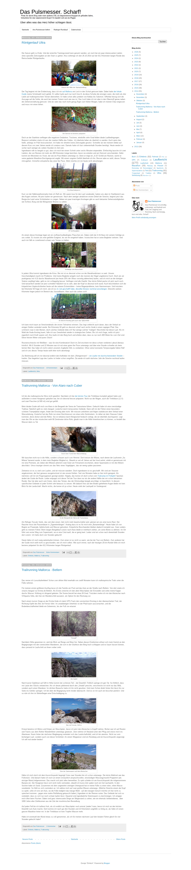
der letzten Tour (81, 396)
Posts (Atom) (36, 843)
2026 (136, 52)
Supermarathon (137, 170)
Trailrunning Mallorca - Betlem (42, 570)
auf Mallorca (67, 91)
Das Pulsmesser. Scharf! (50, 12)
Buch (134, 157)
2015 (136, 88)
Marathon (136, 165)
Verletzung (136, 175)
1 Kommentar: (51, 826)
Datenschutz (76, 30)
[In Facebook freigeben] (73, 368)
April (138, 133)
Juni (138, 126)
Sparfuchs (160, 168)
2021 (136, 68)
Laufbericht (32, 371)
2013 (136, 147)
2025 (136, 55)
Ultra (38, 371)
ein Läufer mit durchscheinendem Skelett (105, 356)
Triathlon (148, 173)
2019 (136, 75)
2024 (136, 58)
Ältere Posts (120, 839)
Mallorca (37, 555)
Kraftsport (144, 160)
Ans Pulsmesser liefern (41, 30)
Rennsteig (135, 168)
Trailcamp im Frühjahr (106, 476)
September (140, 116)
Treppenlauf (136, 173)
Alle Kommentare (141, 190)
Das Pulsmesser (154, 201)
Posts (137, 186)
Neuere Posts (27, 839)
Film (163, 157)
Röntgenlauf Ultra (33, 42)
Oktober (139, 101)
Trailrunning (45, 555)
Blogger (107, 863)
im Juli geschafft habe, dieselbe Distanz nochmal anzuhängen (81, 289)
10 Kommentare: (52, 368)
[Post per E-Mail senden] (61, 368)
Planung (150, 166)
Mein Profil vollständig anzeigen (144, 218)
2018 (136, 78)
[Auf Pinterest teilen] (76, 368)
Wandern (146, 175)
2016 (136, 85)
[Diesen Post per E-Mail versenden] (65, 368)
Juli (137, 123)
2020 (136, 72)
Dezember (140, 94)
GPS (133, 160)
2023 (136, 62)
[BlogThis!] (68, 368)
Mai (138, 129)
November (140, 97)
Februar (139, 139)
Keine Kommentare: (53, 552)
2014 (136, 91)
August (139, 119)
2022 (136, 65)
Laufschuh (144, 163)
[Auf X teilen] (71, 368)
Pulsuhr (160, 166)
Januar (139, 143)
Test (146, 171)
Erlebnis (31, 555)
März (138, 136)
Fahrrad (155, 157)
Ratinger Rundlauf (61, 30)
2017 (136, 81)
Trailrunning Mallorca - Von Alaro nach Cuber (52, 385)
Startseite (25, 30)
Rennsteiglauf (147, 168)
